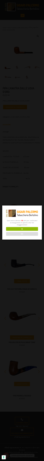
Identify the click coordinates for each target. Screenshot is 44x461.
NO (22, 234)
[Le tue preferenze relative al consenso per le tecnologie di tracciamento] (4, 457)
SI (22, 229)
